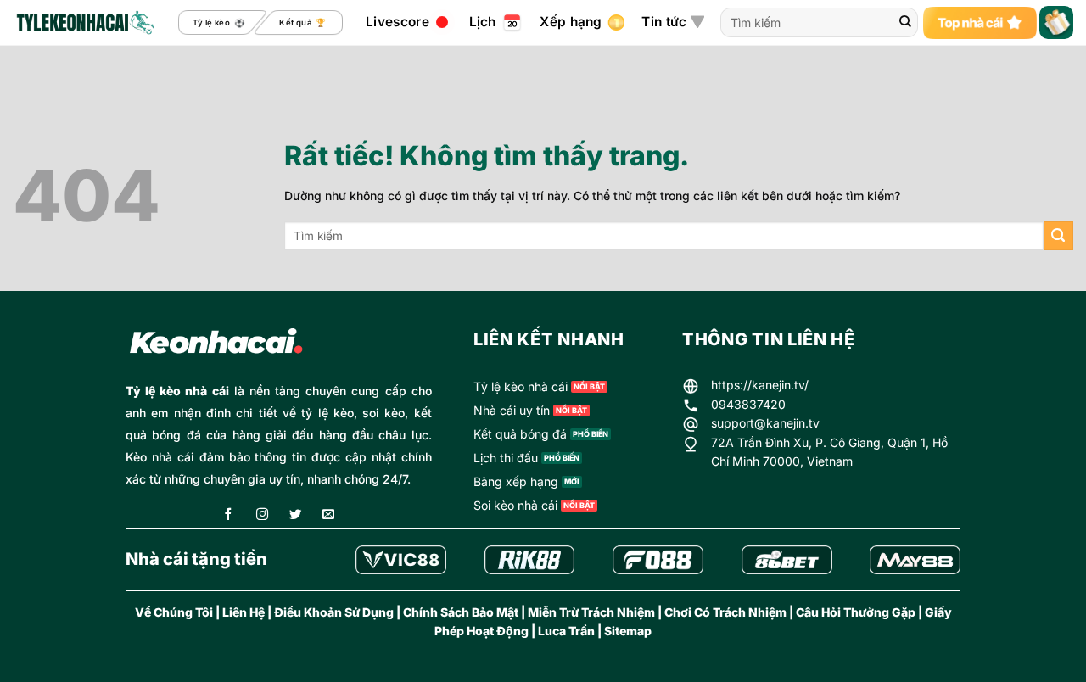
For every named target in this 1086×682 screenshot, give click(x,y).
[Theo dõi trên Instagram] (262, 515)
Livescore (397, 22)
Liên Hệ (243, 612)
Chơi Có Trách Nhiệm (725, 612)
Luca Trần (566, 630)
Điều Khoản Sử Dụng (334, 612)
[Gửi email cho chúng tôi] (328, 515)
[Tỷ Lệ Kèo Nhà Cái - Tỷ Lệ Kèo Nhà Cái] (84, 23)
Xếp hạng (571, 22)
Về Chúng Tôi (174, 612)
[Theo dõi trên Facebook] (228, 515)
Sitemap (628, 630)
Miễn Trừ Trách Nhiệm (591, 612)
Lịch (482, 22)
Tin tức (663, 22)
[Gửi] (905, 23)
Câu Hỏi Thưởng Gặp (855, 612)
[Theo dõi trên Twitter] (295, 515)
